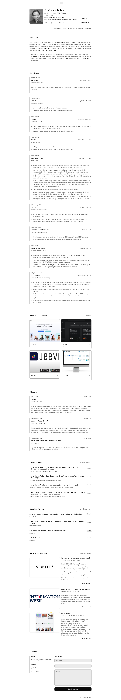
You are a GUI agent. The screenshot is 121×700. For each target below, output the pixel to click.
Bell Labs (34, 207)
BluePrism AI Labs (37, 158)
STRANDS (64, 58)
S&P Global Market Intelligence (66, 42)
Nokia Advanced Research (40, 230)
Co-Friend (52, 58)
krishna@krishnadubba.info (54, 23)
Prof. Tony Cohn (79, 54)
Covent (48, 44)
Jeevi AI (33, 139)
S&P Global (34, 80)
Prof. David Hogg (35, 56)
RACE (58, 58)
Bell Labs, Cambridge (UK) (47, 50)
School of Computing (38, 248)
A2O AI (33, 119)
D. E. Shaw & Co (36, 275)
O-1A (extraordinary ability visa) (55, 17)
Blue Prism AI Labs (43, 48)
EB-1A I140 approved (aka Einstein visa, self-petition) (61, 19)
